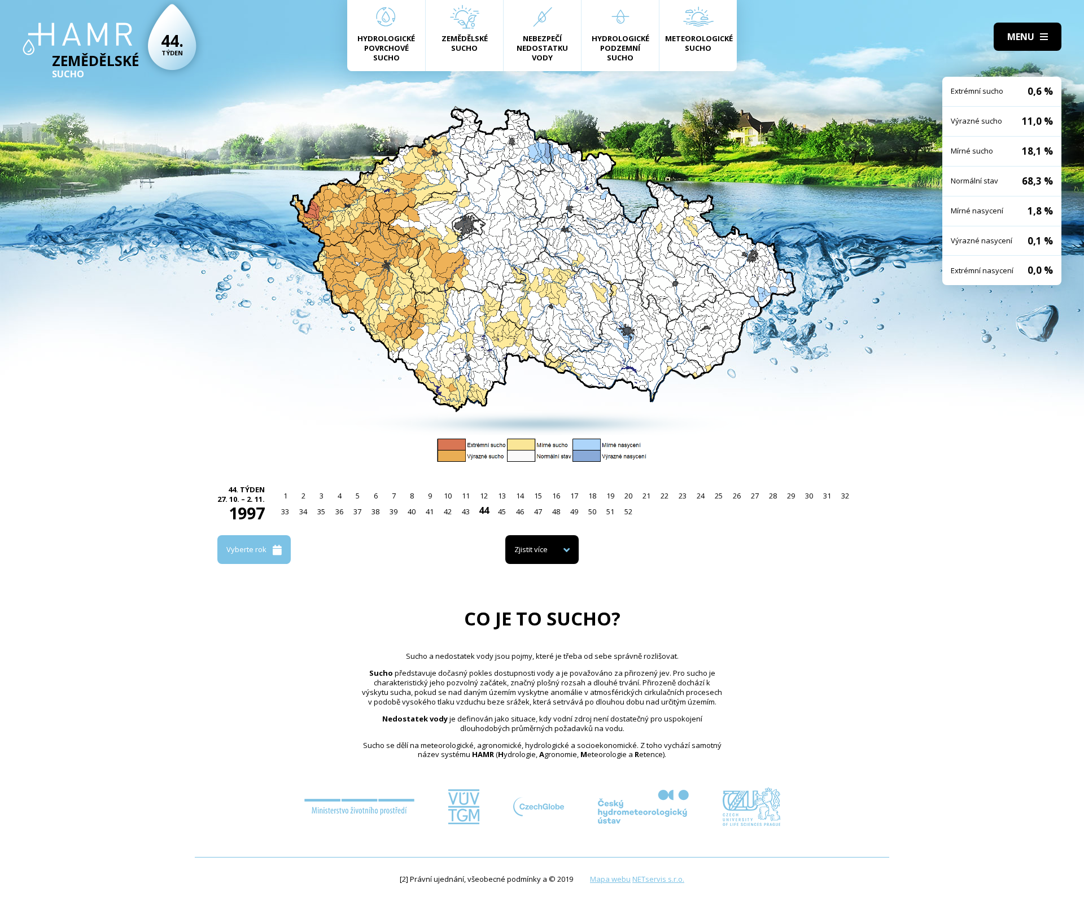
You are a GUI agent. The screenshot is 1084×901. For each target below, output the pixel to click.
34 (303, 511)
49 (574, 511)
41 (430, 511)
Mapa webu (610, 879)
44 (484, 510)
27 (755, 496)
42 (448, 511)
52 (628, 511)
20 (628, 496)
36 (339, 511)
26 (737, 496)
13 (502, 496)
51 (610, 511)
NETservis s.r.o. (658, 879)
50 (592, 511)
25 (719, 496)
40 (412, 511)
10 (448, 496)
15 (538, 496)
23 (683, 496)
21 (646, 496)
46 (520, 511)
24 (701, 496)
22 (664, 496)
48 (556, 511)
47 (538, 511)
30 (809, 496)
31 (827, 496)
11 (466, 496)
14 (520, 496)
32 (845, 496)
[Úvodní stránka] (78, 39)
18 (592, 496)
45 (502, 511)
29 (791, 496)
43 (466, 511)
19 (610, 496)
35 (321, 511)
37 (357, 511)
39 (393, 511)
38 (375, 511)
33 (285, 511)
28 (773, 496)
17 (574, 496)
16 (556, 496)
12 (484, 496)
